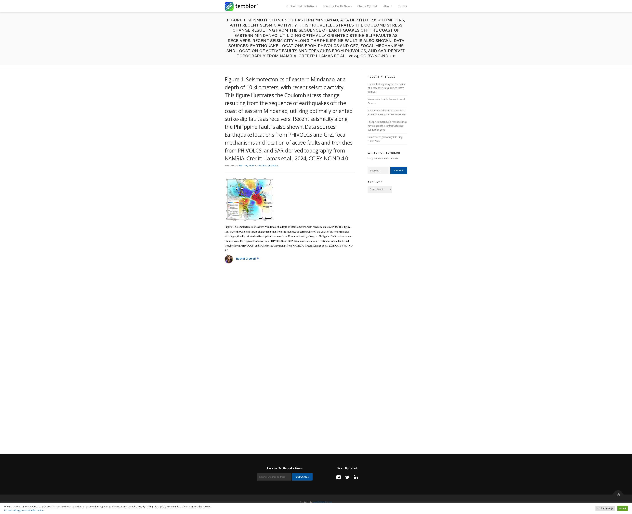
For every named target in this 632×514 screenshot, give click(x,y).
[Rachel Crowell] (229, 259)
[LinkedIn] (356, 477)
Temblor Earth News (337, 6)
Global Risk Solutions (301, 6)
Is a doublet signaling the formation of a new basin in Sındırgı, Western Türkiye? (387, 88)
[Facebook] (338, 477)
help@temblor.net (322, 502)
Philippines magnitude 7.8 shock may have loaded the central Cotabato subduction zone (387, 125)
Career (402, 6)
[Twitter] (347, 477)
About (387, 6)
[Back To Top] (618, 494)
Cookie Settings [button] (605, 508)
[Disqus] (290, 319)
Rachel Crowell (268, 165)
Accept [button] (622, 508)
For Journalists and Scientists (383, 158)
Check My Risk (367, 6)
